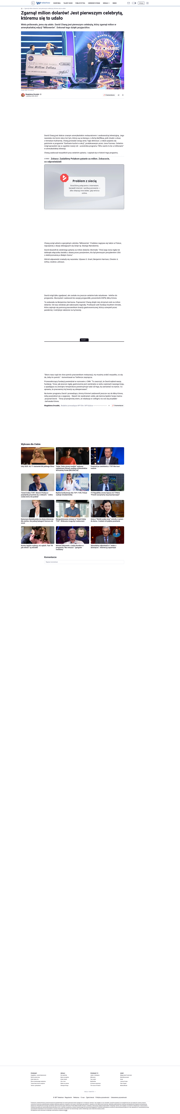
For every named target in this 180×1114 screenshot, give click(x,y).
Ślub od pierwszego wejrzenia (38, 1081)
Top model (93, 1079)
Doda (121, 1079)
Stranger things (64, 1085)
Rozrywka (56, 3)
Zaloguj (141, 3)
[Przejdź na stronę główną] (33, 4)
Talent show (67, 3)
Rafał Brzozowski (124, 1077)
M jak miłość (64, 1079)
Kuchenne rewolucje (95, 1083)
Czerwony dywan (94, 3)
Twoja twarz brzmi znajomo (38, 1083)
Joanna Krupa (124, 1081)
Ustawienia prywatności (118, 1097)
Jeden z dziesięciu (95, 1075)
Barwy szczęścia (65, 1077)
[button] (134, 3)
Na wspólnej (64, 1075)
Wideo (115, 3)
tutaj (66, 1110)
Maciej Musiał (123, 1085)
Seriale (105, 3)
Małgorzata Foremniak (126, 1075)
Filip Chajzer (123, 1083)
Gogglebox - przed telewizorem (38, 1075)
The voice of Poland (95, 1085)
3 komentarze (110, 95)
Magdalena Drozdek (32, 94)
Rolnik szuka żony (35, 1077)
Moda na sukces (65, 1083)
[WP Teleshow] (44, 3)
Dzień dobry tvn (35, 1079)
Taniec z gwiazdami (36, 1085)
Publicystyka (80, 3)
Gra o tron (63, 1081)
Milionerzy (93, 1077)
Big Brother (93, 1081)
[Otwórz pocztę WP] (128, 3)
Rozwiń (83, 340)
